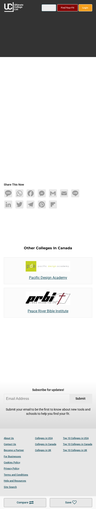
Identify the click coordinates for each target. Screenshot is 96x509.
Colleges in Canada (45, 444)
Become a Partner (14, 450)
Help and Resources (15, 480)
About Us (9, 438)
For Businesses (12, 456)
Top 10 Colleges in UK (75, 450)
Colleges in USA (44, 438)
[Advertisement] (48, 122)
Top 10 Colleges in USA (76, 438)
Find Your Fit (67, 7)
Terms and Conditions (16, 474)
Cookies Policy (12, 462)
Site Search (10, 487)
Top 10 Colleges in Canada (77, 444)
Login (85, 7)
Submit (80, 399)
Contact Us (10, 444)
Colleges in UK (43, 450)
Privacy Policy (11, 468)
